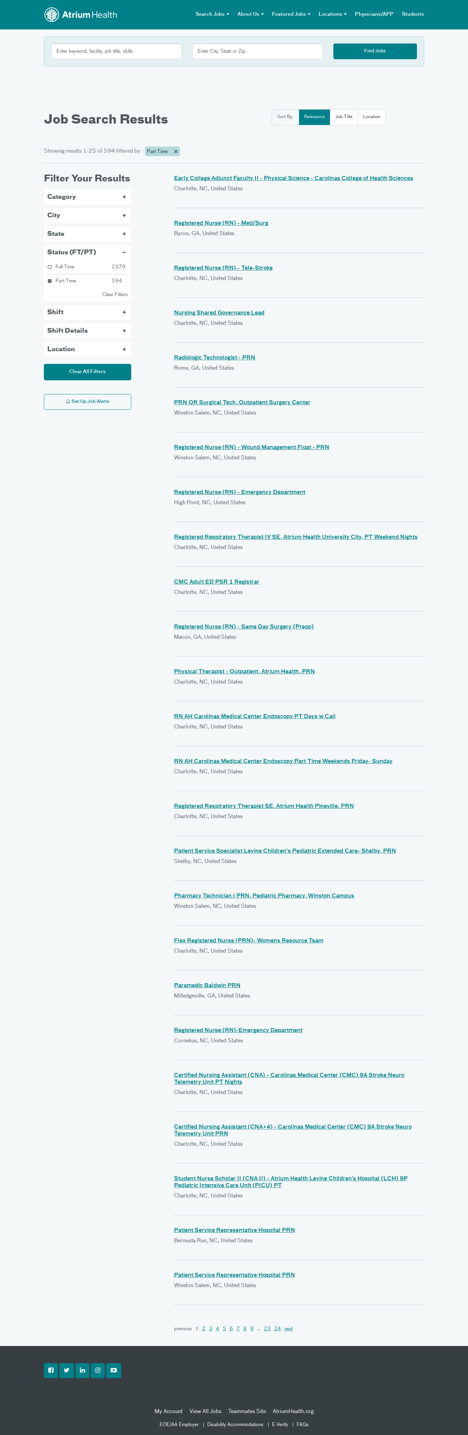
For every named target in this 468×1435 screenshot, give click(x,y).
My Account (169, 1411)
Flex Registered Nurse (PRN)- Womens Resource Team (248, 941)
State (55, 234)
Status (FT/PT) (71, 253)
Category (61, 197)
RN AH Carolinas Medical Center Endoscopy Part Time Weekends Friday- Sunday (283, 761)
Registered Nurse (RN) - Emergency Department (239, 492)
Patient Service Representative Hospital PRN (234, 1230)
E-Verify (280, 1424)
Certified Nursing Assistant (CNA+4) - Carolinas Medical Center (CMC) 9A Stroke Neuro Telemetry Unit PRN (293, 1131)
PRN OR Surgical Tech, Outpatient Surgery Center (242, 403)
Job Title (344, 117)
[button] (51, 1370)
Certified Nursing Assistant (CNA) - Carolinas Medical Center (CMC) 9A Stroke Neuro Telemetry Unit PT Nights (289, 1079)
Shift (55, 312)
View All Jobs (205, 1411)
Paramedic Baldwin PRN (207, 986)
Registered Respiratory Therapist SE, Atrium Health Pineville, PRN (264, 806)
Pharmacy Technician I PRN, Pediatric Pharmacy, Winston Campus (264, 896)
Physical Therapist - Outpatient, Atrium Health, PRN (244, 672)
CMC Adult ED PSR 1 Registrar (216, 582)
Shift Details (67, 331)
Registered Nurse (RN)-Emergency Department (238, 1030)
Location (371, 117)
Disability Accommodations (235, 1424)
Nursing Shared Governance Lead (219, 313)
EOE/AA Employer (179, 1424)
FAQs (303, 1424)
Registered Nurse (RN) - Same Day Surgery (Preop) (244, 627)
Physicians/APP (374, 14)
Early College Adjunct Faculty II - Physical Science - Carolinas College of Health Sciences (293, 178)
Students (413, 14)
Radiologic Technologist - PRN (214, 358)
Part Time (158, 151)
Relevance (314, 117)
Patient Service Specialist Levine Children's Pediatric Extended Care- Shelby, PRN (285, 851)
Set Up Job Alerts (90, 401)
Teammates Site (247, 1411)
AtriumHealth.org (293, 1411)
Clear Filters (115, 294)
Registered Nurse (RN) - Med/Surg (221, 223)
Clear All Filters (87, 371)
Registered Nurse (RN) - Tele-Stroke (223, 268)
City (53, 216)
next (288, 1328)
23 (267, 1328)
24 (277, 1328)
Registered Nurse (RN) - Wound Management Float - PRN (251, 447)
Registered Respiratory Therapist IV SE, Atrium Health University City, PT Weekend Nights (296, 537)
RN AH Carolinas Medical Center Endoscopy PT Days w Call (255, 717)
